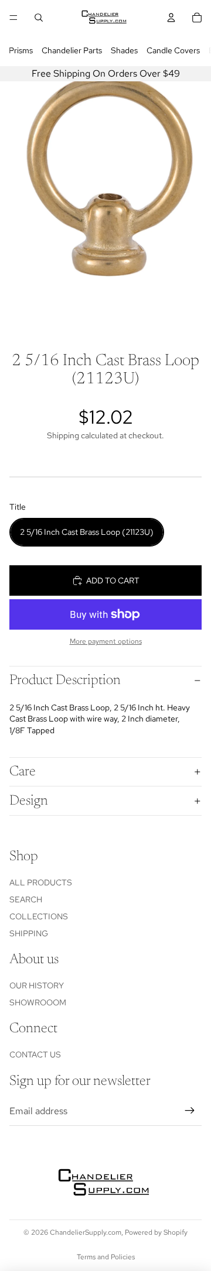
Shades (124, 50)
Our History (36, 985)
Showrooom (37, 1002)
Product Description (65, 681)
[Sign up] (190, 1111)
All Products (40, 882)
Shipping (28, 933)
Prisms (21, 50)
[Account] (171, 17)
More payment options (106, 641)
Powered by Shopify (156, 1232)
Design (28, 801)
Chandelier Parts (72, 50)
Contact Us (35, 1054)
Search (25, 899)
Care (22, 772)
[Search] (39, 17)
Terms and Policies (106, 1257)
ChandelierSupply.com (85, 1232)
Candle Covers (173, 50)
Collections (38, 916)
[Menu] (13, 17)
